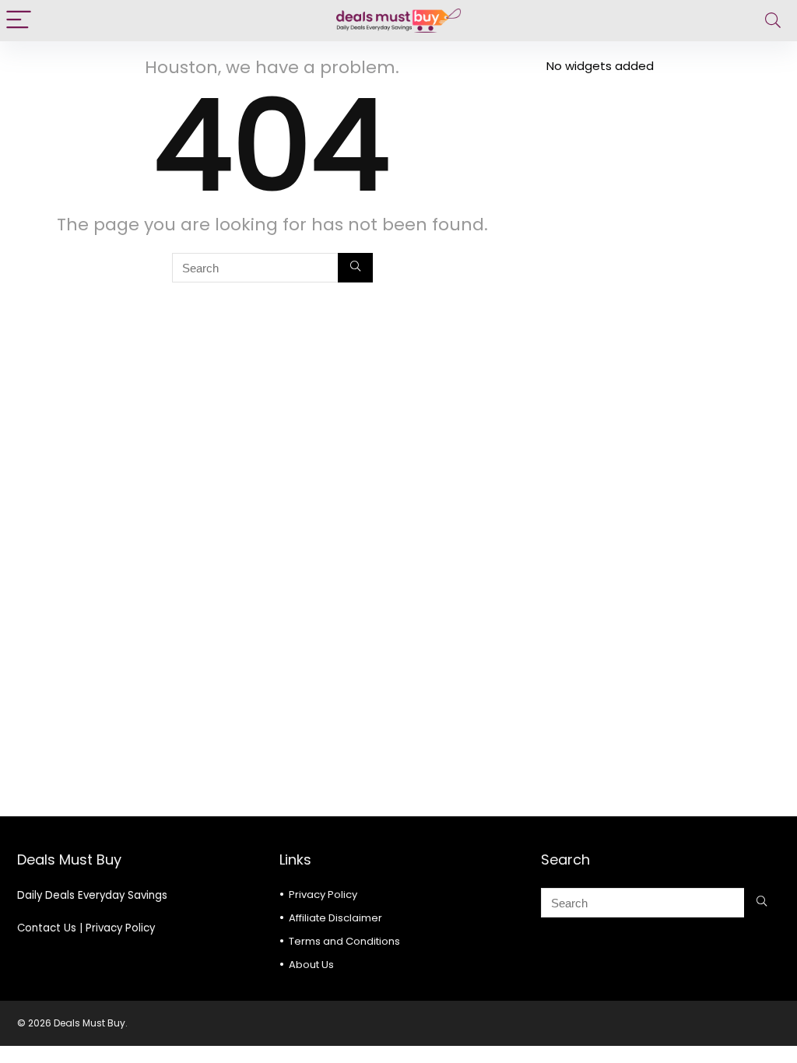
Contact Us (46, 928)
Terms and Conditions (344, 941)
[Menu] (18, 20)
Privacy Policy (120, 928)
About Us (311, 964)
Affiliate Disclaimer (335, 917)
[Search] (773, 20)
